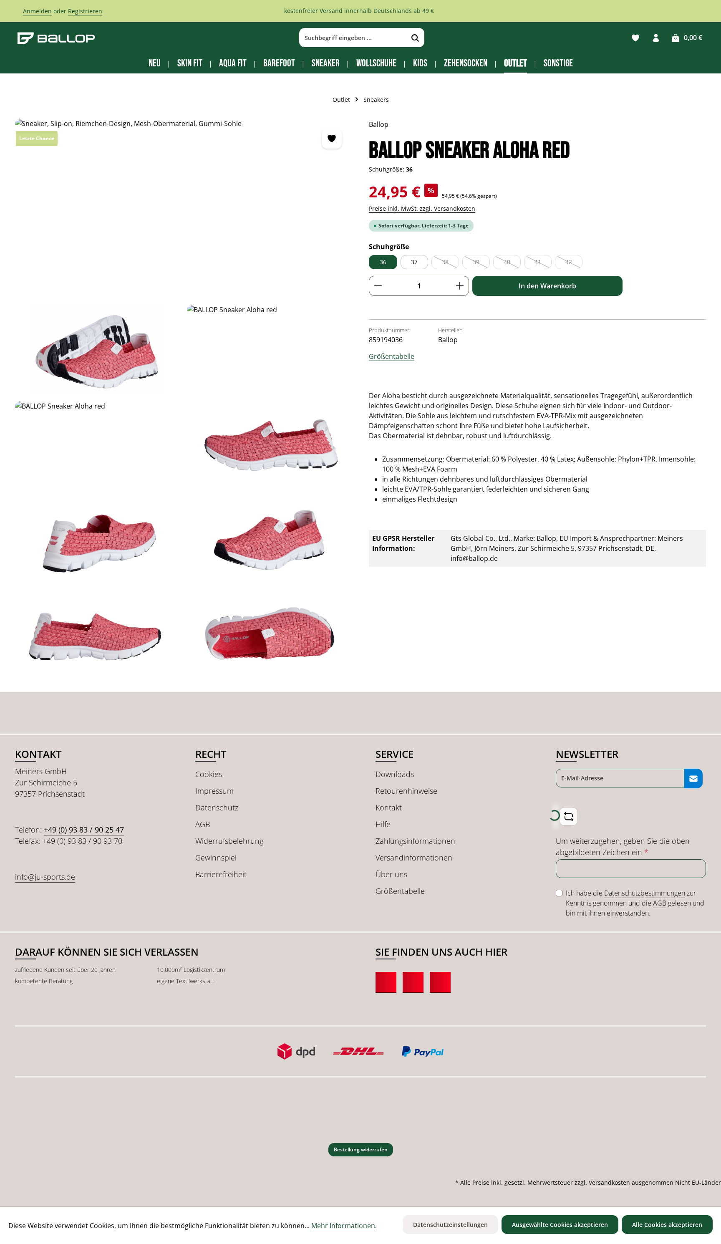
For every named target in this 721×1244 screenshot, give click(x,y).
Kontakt (389, 807)
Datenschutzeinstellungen (450, 1225)
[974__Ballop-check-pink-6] (97, 542)
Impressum (214, 791)
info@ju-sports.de (45, 877)
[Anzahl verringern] (378, 286)
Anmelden (37, 11)
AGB (202, 824)
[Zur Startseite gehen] (56, 37)
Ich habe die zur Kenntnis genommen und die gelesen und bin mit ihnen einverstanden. (635, 903)
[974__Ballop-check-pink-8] (97, 639)
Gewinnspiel (216, 858)
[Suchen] (415, 38)
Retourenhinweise (406, 791)
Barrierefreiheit (221, 874)
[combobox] (353, 38)
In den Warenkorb (547, 285)
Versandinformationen (414, 858)
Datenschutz (216, 807)
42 (573, 263)
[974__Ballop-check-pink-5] (269, 446)
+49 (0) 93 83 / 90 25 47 (84, 830)
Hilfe (383, 824)
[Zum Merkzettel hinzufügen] (332, 139)
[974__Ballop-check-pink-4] (97, 446)
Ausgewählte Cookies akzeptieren (560, 1225)
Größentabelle (391, 356)
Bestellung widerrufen (361, 1149)
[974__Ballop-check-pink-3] (269, 349)
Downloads (395, 774)
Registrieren (85, 11)
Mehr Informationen (343, 1225)
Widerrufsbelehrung (229, 841)
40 (512, 263)
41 (543, 263)
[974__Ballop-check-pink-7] (269, 542)
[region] (183, 401)
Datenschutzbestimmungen (644, 893)
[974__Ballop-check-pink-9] (269, 639)
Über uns (391, 874)
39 (481, 263)
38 (450, 263)
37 (414, 262)
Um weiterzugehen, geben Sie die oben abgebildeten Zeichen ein (623, 846)
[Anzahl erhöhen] (460, 286)
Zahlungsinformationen (415, 841)
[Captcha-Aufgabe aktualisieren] (568, 816)
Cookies (208, 774)
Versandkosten (609, 1182)
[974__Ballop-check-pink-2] (97, 349)
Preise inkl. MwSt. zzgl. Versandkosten (422, 208)
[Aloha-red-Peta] (183, 208)
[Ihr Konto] (655, 37)
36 (383, 262)
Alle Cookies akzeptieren (667, 1225)
